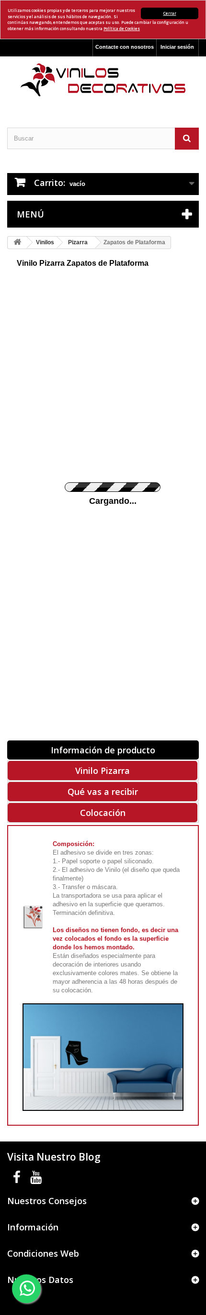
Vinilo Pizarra (102, 770)
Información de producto (103, 750)
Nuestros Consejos (47, 1200)
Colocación (103, 812)
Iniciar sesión (177, 47)
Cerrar (169, 13)
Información (32, 1227)
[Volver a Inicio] (17, 243)
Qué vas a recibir (103, 791)
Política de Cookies (121, 28)
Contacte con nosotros (124, 47)
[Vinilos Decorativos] (103, 80)
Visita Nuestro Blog (54, 1156)
